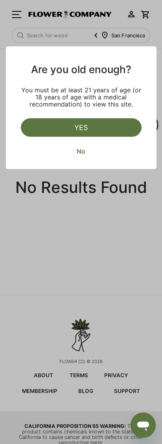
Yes (81, 127)
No (81, 151)
